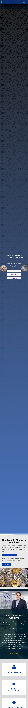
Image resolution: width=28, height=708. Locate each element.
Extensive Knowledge (14, 672)
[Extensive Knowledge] (14, 667)
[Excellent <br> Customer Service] (14, 684)
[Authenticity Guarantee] (14, 702)
